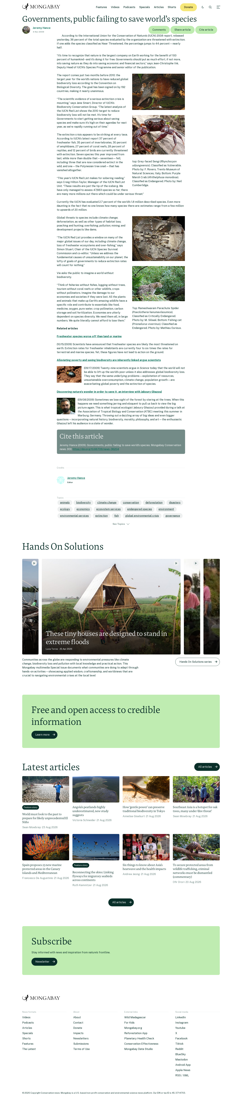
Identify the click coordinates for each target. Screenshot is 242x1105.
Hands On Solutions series (195, 661)
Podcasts (129, 7)
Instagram (181, 1022)
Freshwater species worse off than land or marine (89, 336)
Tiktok (179, 1043)
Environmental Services (74, 515)
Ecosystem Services (108, 509)
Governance (172, 515)
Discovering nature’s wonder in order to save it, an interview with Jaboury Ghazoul (109, 391)
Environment (166, 509)
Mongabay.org (133, 1027)
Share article (182, 29)
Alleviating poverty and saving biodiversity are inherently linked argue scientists (109, 360)
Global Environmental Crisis (142, 515)
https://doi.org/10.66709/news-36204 (96, 449)
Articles (159, 7)
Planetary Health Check (139, 1038)
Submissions (81, 1043)
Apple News (182, 1070)
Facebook (181, 1038)
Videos (115, 7)
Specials (144, 7)
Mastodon (181, 1059)
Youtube (180, 1027)
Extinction (101, 515)
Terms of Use (81, 1049)
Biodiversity (83, 502)
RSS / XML (182, 1075)
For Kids (129, 1022)
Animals (65, 502)
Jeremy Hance (42, 28)
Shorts (172, 7)
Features (101, 7)
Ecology (65, 509)
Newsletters (81, 1038)
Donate (188, 7)
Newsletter (42, 961)
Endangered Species (139, 509)
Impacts (78, 1033)
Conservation (131, 502)
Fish (116, 515)
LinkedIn (180, 1017)
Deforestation (154, 502)
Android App (183, 1064)
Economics (83, 509)
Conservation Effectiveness (141, 1043)
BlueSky (180, 1054)
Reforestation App (135, 1033)
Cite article (206, 29)
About (77, 1017)
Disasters (174, 502)
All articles (205, 766)
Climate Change (106, 502)
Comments (159, 29)
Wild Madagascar (135, 1017)
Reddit (179, 1049)
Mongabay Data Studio (138, 1049)
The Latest (29, 1049)
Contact (78, 1022)
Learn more (42, 734)
